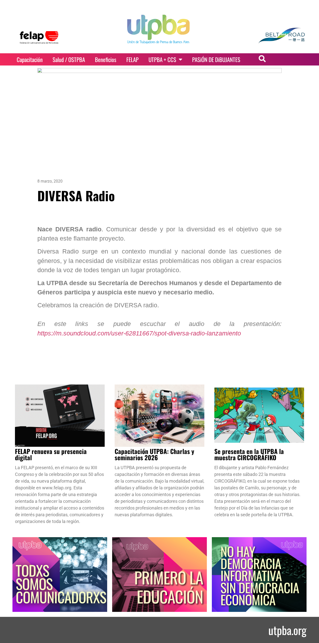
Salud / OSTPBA (69, 59)
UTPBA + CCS (162, 59)
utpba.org (287, 630)
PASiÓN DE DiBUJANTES (216, 59)
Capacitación (30, 59)
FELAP (132, 59)
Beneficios (105, 59)
